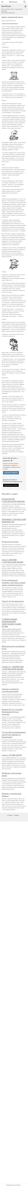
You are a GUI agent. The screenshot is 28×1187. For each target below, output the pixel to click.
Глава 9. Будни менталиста (13, 601)
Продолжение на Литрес (11, 485)
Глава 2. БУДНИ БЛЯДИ (12, 755)
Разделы (16, 815)
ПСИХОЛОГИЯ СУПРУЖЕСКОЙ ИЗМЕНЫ (13, 500)
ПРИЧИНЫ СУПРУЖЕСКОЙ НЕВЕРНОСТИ (14, 520)
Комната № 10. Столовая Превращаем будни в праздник (12, 711)
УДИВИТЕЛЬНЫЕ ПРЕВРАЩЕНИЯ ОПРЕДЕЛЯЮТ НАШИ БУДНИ (11, 623)
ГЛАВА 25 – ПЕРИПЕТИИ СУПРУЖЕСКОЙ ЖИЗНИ (13, 667)
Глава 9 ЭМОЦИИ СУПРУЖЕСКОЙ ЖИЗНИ (12, 560)
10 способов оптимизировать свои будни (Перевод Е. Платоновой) (14, 734)
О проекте (10, 815)
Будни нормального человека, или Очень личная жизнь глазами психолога (13, 582)
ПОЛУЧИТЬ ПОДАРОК (10, 472)
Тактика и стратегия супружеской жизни (10, 690)
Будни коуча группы (10, 541)
